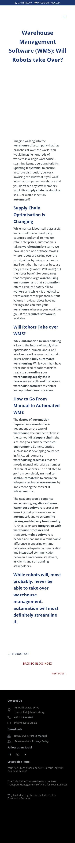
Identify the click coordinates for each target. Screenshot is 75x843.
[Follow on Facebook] (10, 755)
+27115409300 (24, 2)
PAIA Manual (39, 736)
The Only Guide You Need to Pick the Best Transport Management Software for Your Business (38, 783)
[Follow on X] (17, 755)
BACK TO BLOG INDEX (37, 663)
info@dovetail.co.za (25, 722)
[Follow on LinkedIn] (25, 755)
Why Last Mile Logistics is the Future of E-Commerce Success (32, 796)
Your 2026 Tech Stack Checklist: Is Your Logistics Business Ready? (35, 769)
